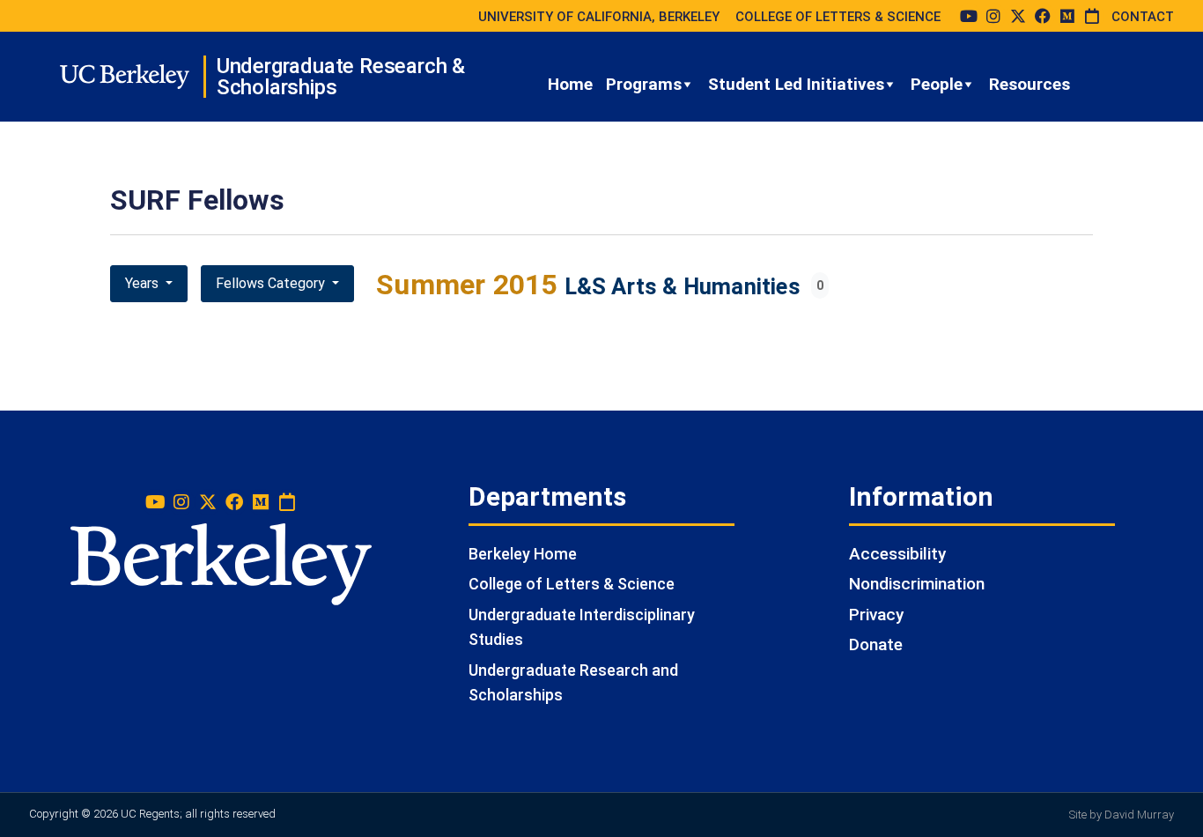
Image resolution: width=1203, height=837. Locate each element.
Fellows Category (272, 283)
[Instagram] (993, 16)
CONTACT (1142, 17)
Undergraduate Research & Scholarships (341, 77)
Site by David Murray (1121, 814)
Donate (876, 644)
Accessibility (897, 554)
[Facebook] (1042, 16)
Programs (644, 84)
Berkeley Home (523, 553)
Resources (1029, 84)
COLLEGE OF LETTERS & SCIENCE (838, 17)
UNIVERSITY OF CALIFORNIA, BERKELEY (599, 17)
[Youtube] (968, 16)
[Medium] (1067, 16)
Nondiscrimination (917, 584)
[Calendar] (1092, 16)
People (937, 84)
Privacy (876, 614)
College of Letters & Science (572, 583)
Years (143, 283)
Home (570, 84)
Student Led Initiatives (796, 84)
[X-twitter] (1018, 16)
